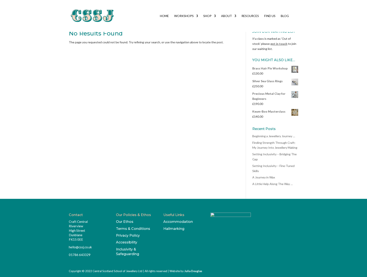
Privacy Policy (128, 235)
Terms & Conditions (133, 229)
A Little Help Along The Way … (272, 184)
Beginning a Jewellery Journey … (273, 136)
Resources (250, 16)
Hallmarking (173, 229)
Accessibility (126, 242)
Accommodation (178, 222)
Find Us (269, 16)
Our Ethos (124, 222)
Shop (207, 16)
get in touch (278, 43)
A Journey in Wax (263, 177)
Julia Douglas (193, 271)
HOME (164, 16)
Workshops (184, 16)
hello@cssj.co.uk (80, 247)
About (226, 16)
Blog (285, 16)
